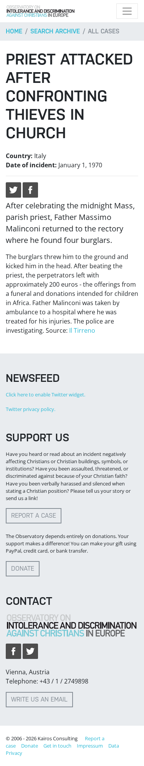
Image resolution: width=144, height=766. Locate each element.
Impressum (90, 745)
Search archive (55, 31)
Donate (22, 568)
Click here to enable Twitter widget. (45, 394)
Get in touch (57, 745)
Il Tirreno (82, 330)
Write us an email (39, 699)
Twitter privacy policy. (30, 409)
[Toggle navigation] (127, 11)
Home (14, 31)
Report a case (33, 515)
